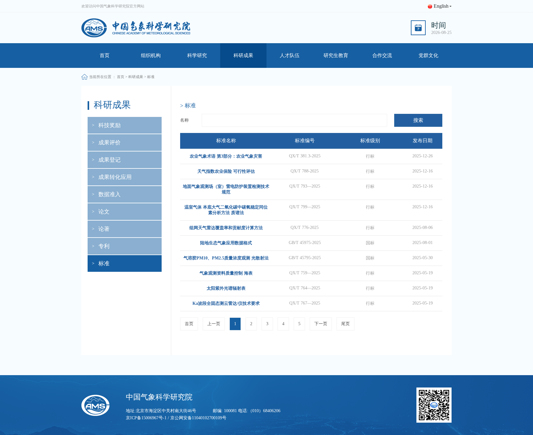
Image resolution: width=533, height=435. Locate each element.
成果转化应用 (115, 177)
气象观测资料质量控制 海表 (226, 273)
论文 (103, 212)
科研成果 (243, 55)
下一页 (320, 323)
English (441, 6)
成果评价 (109, 142)
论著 (103, 229)
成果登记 (109, 160)
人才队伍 (290, 55)
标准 (103, 263)
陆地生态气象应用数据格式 (226, 243)
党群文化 (428, 55)
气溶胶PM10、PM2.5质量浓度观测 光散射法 (226, 258)
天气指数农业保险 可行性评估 (226, 171)
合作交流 (382, 55)
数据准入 (109, 194)
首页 (104, 55)
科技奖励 (109, 125)
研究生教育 (336, 55)
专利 (103, 246)
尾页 (345, 323)
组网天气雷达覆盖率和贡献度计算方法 (226, 228)
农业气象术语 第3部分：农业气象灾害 (226, 156)
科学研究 (197, 55)
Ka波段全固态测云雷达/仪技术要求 (226, 303)
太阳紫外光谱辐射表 (226, 288)
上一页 (213, 323)
